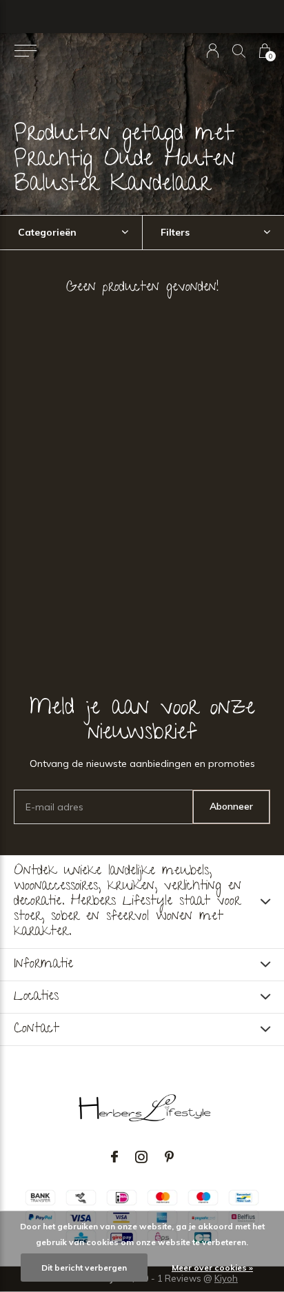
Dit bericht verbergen (84, 1267)
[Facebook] (114, 1157)
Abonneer (231, 806)
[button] (25, 51)
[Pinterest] (169, 1157)
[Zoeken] (238, 50)
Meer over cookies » (212, 1267)
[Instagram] (141, 1157)
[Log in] (213, 50)
